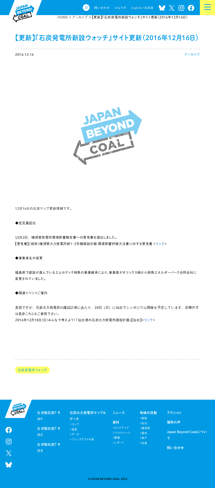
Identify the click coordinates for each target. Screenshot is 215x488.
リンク (160, 243)
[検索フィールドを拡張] (86, 7)
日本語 (149, 7)
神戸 (144, 438)
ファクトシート (122, 432)
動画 (117, 437)
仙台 (144, 423)
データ (75, 434)
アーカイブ (192, 54)
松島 (144, 443)
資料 (116, 422)
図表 (74, 429)
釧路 (144, 418)
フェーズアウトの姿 (83, 439)
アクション (174, 412)
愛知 (144, 433)
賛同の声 (174, 422)
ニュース (119, 412)
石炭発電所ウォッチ (32, 370)
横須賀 (146, 428)
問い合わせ (175, 447)
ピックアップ (121, 427)
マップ (75, 424)
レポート (119, 442)
